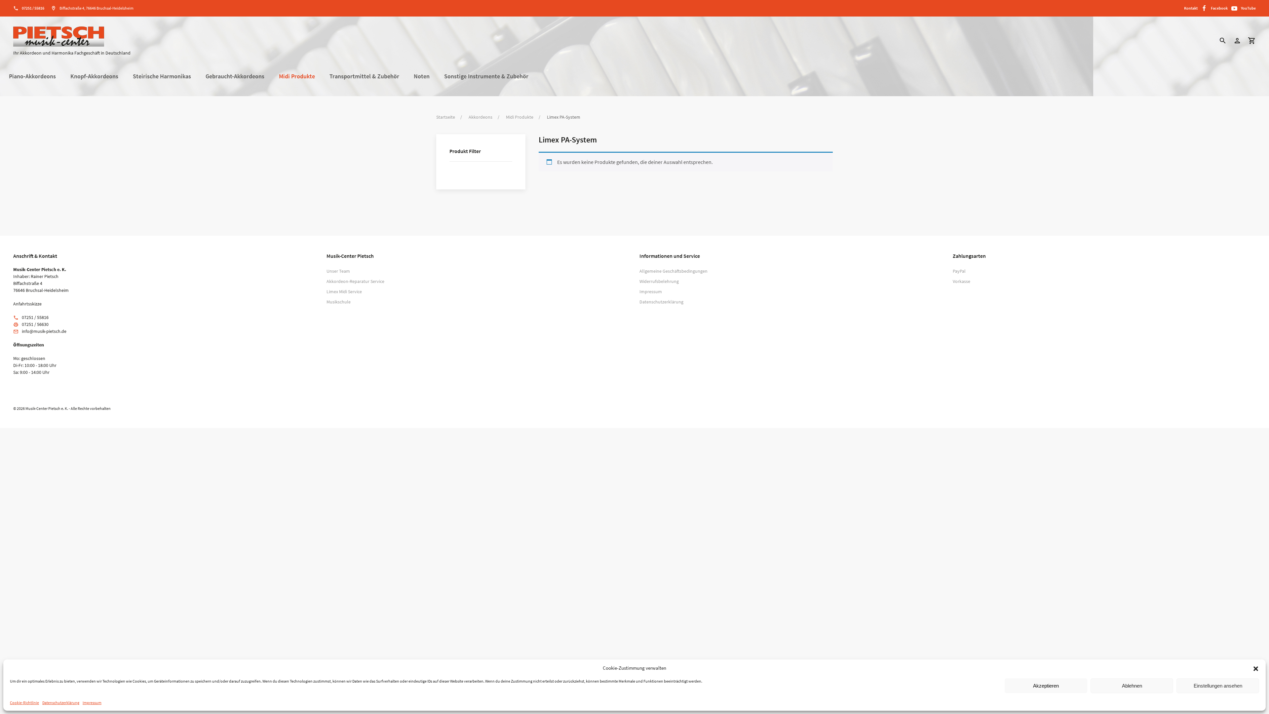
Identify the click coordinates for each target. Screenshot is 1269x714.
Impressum (92, 702)
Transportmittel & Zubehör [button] (364, 76)
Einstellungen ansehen (1218, 686)
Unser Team (338, 271)
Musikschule (339, 302)
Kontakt (1191, 8)
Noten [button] (422, 76)
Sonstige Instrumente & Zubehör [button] (486, 76)
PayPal (959, 271)
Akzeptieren (1046, 686)
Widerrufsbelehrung (659, 281)
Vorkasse (961, 281)
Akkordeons (480, 117)
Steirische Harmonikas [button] (162, 76)
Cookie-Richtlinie (24, 702)
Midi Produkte (519, 117)
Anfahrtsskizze (27, 304)
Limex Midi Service (344, 292)
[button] (1255, 668)
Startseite (445, 117)
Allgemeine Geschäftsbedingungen (673, 271)
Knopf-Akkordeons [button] (94, 76)
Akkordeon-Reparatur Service (355, 281)
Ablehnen (1132, 686)
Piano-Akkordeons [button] (32, 76)
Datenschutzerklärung (60, 702)
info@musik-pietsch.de (44, 331)
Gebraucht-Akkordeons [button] (235, 76)
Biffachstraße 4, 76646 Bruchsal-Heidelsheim (96, 8)
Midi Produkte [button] (297, 76)
